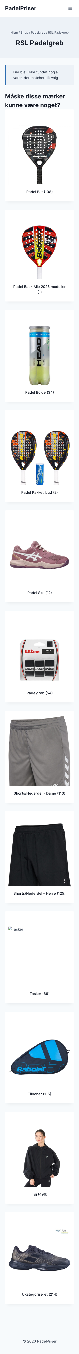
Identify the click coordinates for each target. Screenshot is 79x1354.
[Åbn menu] (70, 8)
